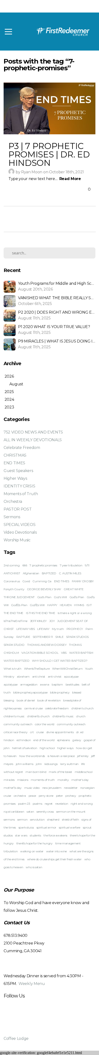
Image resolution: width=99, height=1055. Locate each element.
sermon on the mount (71, 811)
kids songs (51, 764)
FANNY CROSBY (83, 581)
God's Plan (44, 597)
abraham (23, 676)
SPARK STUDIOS (77, 637)
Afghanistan (31, 573)
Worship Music (17, 540)
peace (32, 795)
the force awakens (55, 835)
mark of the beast (60, 772)
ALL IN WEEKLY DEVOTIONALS (33, 440)
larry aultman (69, 764)
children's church (82, 708)
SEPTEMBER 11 (43, 637)
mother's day (80, 780)
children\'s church (38, 716)
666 (24, 565)
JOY (52, 621)
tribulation (11, 851)
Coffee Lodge (16, 1038)
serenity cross (45, 811)
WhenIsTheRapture (37, 668)
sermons (9, 819)
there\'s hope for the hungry (34, 843)
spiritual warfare (69, 827)
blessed (76, 692)
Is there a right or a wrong (75, 613)
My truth (58, 629)
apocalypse (71, 676)
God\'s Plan (76, 597)
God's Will (60, 597)
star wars (21, 835)
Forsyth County (14, 589)
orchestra (20, 795)
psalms (37, 803)
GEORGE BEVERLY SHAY (44, 589)
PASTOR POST (17, 509)
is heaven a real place (61, 756)
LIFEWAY (43, 629)
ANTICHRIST (12, 573)
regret (49, 803)
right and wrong (82, 803)
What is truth (12, 668)
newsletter (71, 788)
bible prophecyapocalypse (30, 692)
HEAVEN (66, 605)
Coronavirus (12, 581)
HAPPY (52, 605)
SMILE (59, 637)
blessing (9, 700)
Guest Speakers (18, 470)
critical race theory (16, 732)
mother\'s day (13, 788)
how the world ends (32, 756)
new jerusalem (52, 788)
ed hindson (24, 740)
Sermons (12, 517)
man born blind (35, 772)
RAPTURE (23, 637)
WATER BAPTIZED (17, 660)
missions (22, 780)
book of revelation (49, 700)
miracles (9, 780)
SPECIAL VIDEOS (20, 524)
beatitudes (72, 684)
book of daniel (26, 700)
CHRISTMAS (15, 455)
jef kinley (82, 756)
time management (68, 843)
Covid (26, 581)
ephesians (63, 740)
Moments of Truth (21, 494)
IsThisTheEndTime (15, 621)
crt (32, 732)
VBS (64, 652)
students (35, 835)
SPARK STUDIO (14, 645)
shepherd (53, 819)
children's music (14, 716)
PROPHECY (75, 629)
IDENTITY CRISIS (19, 486)
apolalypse (11, 684)
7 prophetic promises (43, 565)
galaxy (76, 740)
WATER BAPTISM (81, 652)
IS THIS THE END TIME (40, 613)
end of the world (44, 740)
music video (32, 788)
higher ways (65, 748)
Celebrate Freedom (22, 447)
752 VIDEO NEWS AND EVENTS (33, 432)
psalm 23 (24, 803)
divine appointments (60, 732)
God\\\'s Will (37, 605)
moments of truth (43, 780)
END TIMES (14, 463)
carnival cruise (33, 708)
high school (47, 748)
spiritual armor (46, 827)
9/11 (87, 565)
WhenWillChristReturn (67, 668)
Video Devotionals (20, 532)
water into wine (56, 851)
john (39, 764)
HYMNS (79, 605)
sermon (22, 819)
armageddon (28, 684)
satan (30, 811)
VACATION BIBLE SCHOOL (39, 652)
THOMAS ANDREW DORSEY (47, 645)
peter (59, 795)
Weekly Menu (32, 983)
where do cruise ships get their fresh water (54, 859)
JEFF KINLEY (38, 621)
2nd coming (12, 565)
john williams (24, 764)
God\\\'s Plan (19, 605)
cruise (40, 732)
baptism (57, 684)
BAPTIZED (49, 573)
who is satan (34, 867)
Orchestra (13, 501)
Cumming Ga (41, 581)
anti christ (38, 676)
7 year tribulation (71, 565)
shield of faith (70, 819)
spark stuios (26, 827)
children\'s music (63, 716)
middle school (84, 772)
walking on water (31, 851)
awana (44, 684)
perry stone (46, 795)
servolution (37, 819)
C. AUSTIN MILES (70, 573)
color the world (44, 724)
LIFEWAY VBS (25, 629)
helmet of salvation (24, 748)
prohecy (70, 795)
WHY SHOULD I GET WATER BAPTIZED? (59, 660)
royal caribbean (14, 811)
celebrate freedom (57, 708)
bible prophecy (60, 692)
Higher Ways (15, 478)
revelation (61, 803)
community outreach (71, 724)
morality (63, 780)
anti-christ (54, 676)
